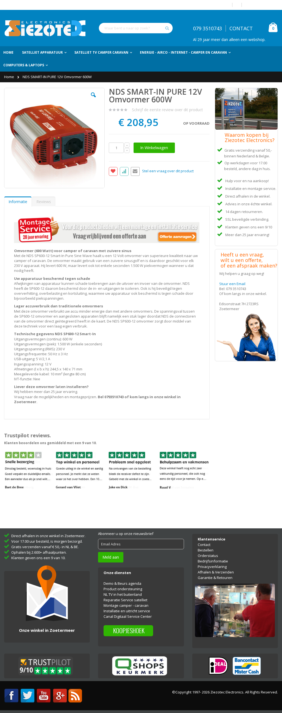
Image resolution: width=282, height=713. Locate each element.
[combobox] (136, 28)
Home (9, 76)
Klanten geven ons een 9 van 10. (38, 557)
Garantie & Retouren (215, 577)
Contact (204, 544)
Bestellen (205, 550)
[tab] (18, 201)
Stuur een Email (232, 283)
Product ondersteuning (123, 588)
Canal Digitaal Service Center (128, 616)
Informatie (18, 201)
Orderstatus (208, 555)
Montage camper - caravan (126, 605)
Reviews (43, 201)
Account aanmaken (262, 5)
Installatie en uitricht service (127, 610)
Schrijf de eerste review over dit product (167, 109)
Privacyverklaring (212, 566)
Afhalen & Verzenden (216, 572)
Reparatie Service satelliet (125, 599)
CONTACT (241, 28)
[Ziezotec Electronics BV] (45, 28)
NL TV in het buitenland (123, 594)
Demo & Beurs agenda (122, 583)
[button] (93, 99)
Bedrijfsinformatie (213, 561)
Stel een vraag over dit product (168, 171)
